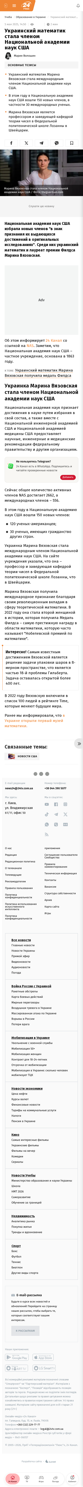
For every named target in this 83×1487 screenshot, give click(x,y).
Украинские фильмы (25, 1145)
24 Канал (54, 340)
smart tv (17, 1368)
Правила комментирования (56, 865)
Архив (48, 900)
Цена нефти (19, 1094)
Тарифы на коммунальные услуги (33, 1110)
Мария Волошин (24, 55)
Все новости (21, 940)
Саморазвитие (21, 1197)
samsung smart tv (44, 1368)
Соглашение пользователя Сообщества (61, 856)
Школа (15, 1186)
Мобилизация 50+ (23, 1048)
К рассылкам (25, 1330)
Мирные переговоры (25, 1002)
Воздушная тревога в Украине (31, 1008)
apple (44, 1357)
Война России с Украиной (31, 986)
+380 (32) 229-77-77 (28, 1424)
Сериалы (17, 1162)
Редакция (11, 855)
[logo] (26, 6)
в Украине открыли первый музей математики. (35, 720)
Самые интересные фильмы (30, 1140)
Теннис (16, 1262)
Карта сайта (52, 906)
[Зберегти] (71, 143)
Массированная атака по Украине (33, 1013)
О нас (8, 848)
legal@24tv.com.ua (51, 1428)
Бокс (14, 1251)
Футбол (16, 1256)
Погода (16, 972)
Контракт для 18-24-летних (29, 1059)
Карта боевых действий (27, 997)
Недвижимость (23, 1216)
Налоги (16, 1115)
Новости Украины (23, 950)
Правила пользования (19, 888)
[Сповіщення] (78, 5)
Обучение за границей (26, 1202)
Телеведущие (13, 875)
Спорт (16, 1246)
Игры (48, 913)
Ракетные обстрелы (24, 991)
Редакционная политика (20, 861)
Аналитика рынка (23, 1221)
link (47, 804)
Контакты (50, 880)
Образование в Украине (31, 17)
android (17, 1357)
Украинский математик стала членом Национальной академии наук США (64, 17)
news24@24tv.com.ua (19, 788)
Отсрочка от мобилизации (29, 1065)
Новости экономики (27, 1088)
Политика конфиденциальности (18, 896)
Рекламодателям (15, 881)
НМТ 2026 (17, 1191)
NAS (30, 345)
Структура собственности (60, 893)
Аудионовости (20, 967)
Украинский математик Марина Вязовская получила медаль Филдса (39, 373)
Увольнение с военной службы (32, 1043)
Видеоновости (21, 962)
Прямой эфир (20, 956)
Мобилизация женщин (26, 1054)
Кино (15, 1135)
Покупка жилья (21, 1226)
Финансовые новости (25, 1105)
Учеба (8, 17)
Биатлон (17, 1267)
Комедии (17, 1156)
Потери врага (20, 1024)
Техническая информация (61, 873)
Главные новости (23, 945)
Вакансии (50, 887)
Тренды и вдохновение (26, 1232)
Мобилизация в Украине (30, 1038)
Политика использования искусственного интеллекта (21, 907)
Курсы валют (20, 1099)
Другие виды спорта (24, 1273)
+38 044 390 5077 (55, 788)
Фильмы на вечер (23, 1151)
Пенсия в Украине (23, 1121)
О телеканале (13, 868)
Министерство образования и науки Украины (41, 1180)
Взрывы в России (22, 1019)
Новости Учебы (23, 1175)
